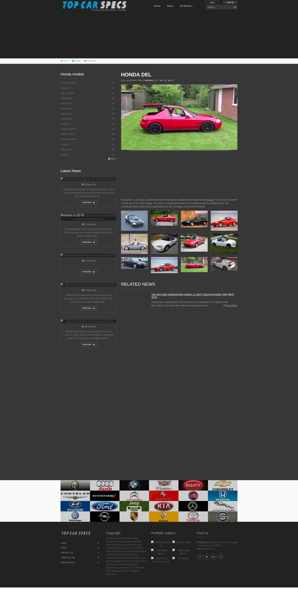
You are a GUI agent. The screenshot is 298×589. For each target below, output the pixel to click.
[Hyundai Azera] (182, 543)
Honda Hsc (66, 108)
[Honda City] (182, 559)
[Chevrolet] (222, 485)
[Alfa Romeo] (75, 485)
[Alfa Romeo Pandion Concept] (161, 560)
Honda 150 (66, 103)
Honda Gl (65, 124)
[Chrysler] (75, 496)
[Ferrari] (163, 496)
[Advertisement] (149, 34)
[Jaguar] (222, 506)
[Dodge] (105, 496)
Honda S (65, 155)
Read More (231, 305)
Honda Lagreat (69, 83)
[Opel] (105, 516)
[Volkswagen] (75, 516)
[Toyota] (193, 516)
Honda (77, 61)
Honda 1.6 (66, 144)
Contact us (202, 542)
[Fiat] (193, 496)
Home (157, 6)
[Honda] (222, 496)
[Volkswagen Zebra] (182, 552)
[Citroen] (134, 496)
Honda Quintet (69, 129)
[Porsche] (134, 516)
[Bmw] (134, 485)
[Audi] (105, 485)
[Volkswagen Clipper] (161, 552)
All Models (186, 6)
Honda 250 (66, 114)
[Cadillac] (163, 485)
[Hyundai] (75, 506)
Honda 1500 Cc (68, 134)
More (113, 158)
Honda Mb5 (66, 119)
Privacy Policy (68, 562)
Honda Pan (66, 149)
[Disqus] (179, 352)
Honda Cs (66, 88)
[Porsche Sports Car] (161, 544)
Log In (212, 2)
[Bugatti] (193, 485)
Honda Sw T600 (68, 139)
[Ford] (105, 506)
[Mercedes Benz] (193, 506)
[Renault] (163, 516)
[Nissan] (222, 516)
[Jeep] (134, 506)
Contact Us (67, 553)
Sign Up (230, 2)
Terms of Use (68, 557)
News (170, 6)
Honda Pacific (68, 93)
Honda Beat (67, 98)
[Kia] (163, 506)
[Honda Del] (179, 117)
